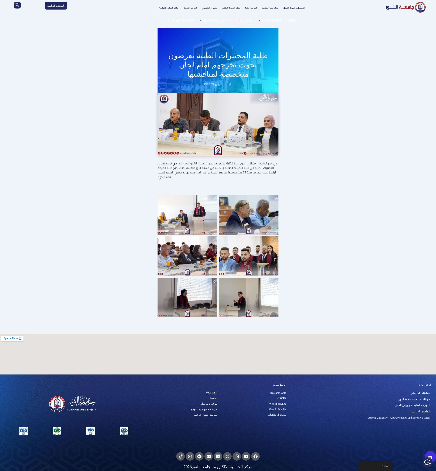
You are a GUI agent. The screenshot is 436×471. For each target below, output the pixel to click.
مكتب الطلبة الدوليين (168, 8)
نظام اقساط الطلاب (231, 8)
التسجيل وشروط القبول (294, 8)
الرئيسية (291, 20)
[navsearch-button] (17, 5)
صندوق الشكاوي (209, 8)
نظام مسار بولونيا (270, 8)
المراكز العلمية (190, 8)
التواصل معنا (251, 8)
